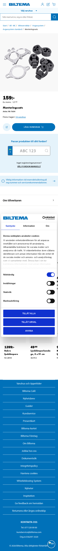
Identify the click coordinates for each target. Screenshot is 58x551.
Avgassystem (38, 25)
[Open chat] (51, 544)
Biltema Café (29, 391)
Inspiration (29, 495)
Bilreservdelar (24, 25)
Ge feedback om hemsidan (29, 503)
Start (5, 25)
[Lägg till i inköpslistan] (7, 127)
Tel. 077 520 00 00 (29, 527)
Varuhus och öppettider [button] (29, 383)
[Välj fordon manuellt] (54, 181)
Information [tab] (29, 226)
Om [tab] (47, 226)
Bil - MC (13, 25)
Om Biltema (29, 443)
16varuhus (20, 117)
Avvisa (29, 331)
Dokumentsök (29, 458)
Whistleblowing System (29, 480)
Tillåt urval (29, 322)
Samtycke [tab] (10, 226)
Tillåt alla (29, 313)
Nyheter (29, 488)
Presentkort (29, 420)
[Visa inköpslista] (48, 4)
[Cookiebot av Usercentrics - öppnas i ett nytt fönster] (42, 218)
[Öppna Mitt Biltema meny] (42, 4)
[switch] (51, 283)
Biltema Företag (29, 435)
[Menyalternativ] (4, 4)
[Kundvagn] (54, 4)
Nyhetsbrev (29, 398)
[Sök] (54, 16)
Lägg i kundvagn (32, 127)
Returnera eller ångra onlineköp (29, 510)
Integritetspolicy (29, 465)
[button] (29, 10)
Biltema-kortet (29, 428)
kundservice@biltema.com (29, 532)
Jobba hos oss (29, 450)
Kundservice (29, 413)
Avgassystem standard (12, 29)
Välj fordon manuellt (29, 166)
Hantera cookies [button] (29, 473)
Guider (29, 406)
